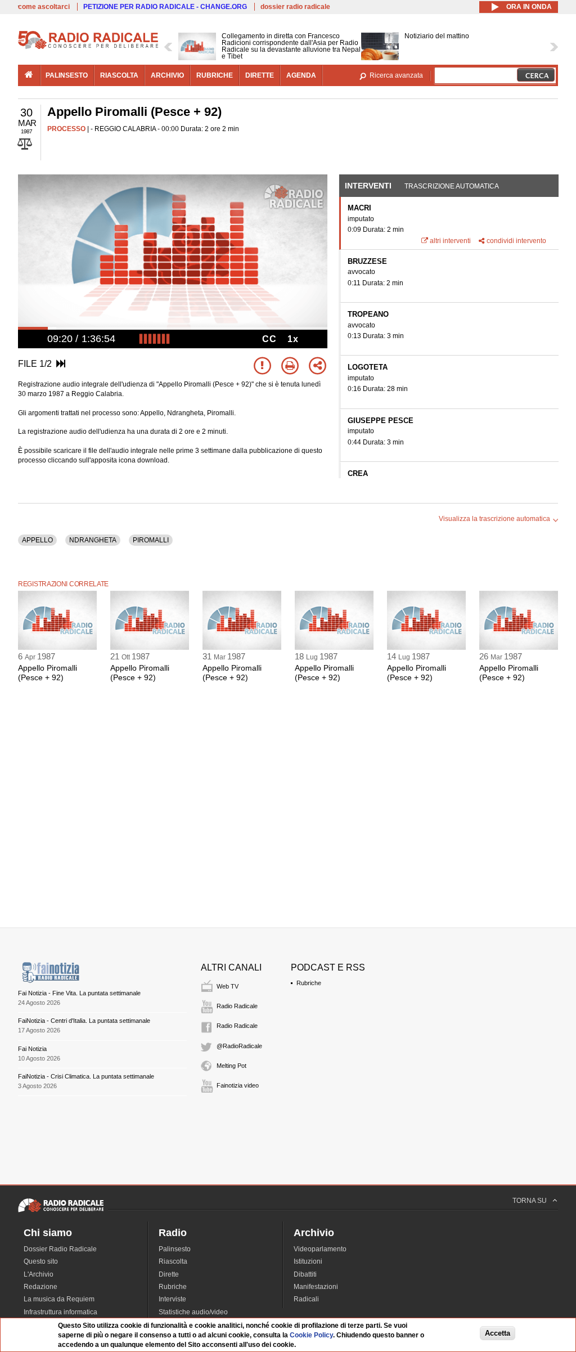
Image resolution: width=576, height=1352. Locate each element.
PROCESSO (66, 129)
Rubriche (308, 983)
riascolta (119, 75)
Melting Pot (231, 1065)
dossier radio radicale (295, 7)
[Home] (88, 47)
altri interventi (450, 241)
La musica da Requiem (59, 1299)
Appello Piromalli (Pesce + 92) (47, 672)
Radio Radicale (237, 1006)
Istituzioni (308, 1261)
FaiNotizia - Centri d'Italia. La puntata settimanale (84, 1020)
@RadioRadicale (239, 1046)
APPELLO (37, 540)
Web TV (227, 986)
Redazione (40, 1287)
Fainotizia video (238, 1085)
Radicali (306, 1299)
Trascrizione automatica (451, 186)
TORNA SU (529, 1201)
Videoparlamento (320, 1249)
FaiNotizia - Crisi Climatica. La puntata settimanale (86, 1076)
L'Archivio (38, 1274)
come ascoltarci (44, 7)
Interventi (368, 185)
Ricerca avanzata (396, 75)
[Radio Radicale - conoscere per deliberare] (61, 1212)
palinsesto (67, 75)
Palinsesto (175, 1249)
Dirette (169, 1274)
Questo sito (41, 1261)
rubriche (214, 75)
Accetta (497, 1333)
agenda (301, 75)
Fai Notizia (32, 1048)
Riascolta (173, 1261)
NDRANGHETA (92, 540)
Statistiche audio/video (193, 1312)
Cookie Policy (311, 1335)
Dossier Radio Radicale (60, 1249)
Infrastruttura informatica (60, 1312)
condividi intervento (516, 241)
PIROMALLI (151, 540)
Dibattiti (305, 1274)
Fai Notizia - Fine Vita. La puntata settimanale (79, 993)
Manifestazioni (316, 1287)
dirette (259, 75)
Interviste (172, 1299)
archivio (167, 75)
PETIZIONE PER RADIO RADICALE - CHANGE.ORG (165, 7)
